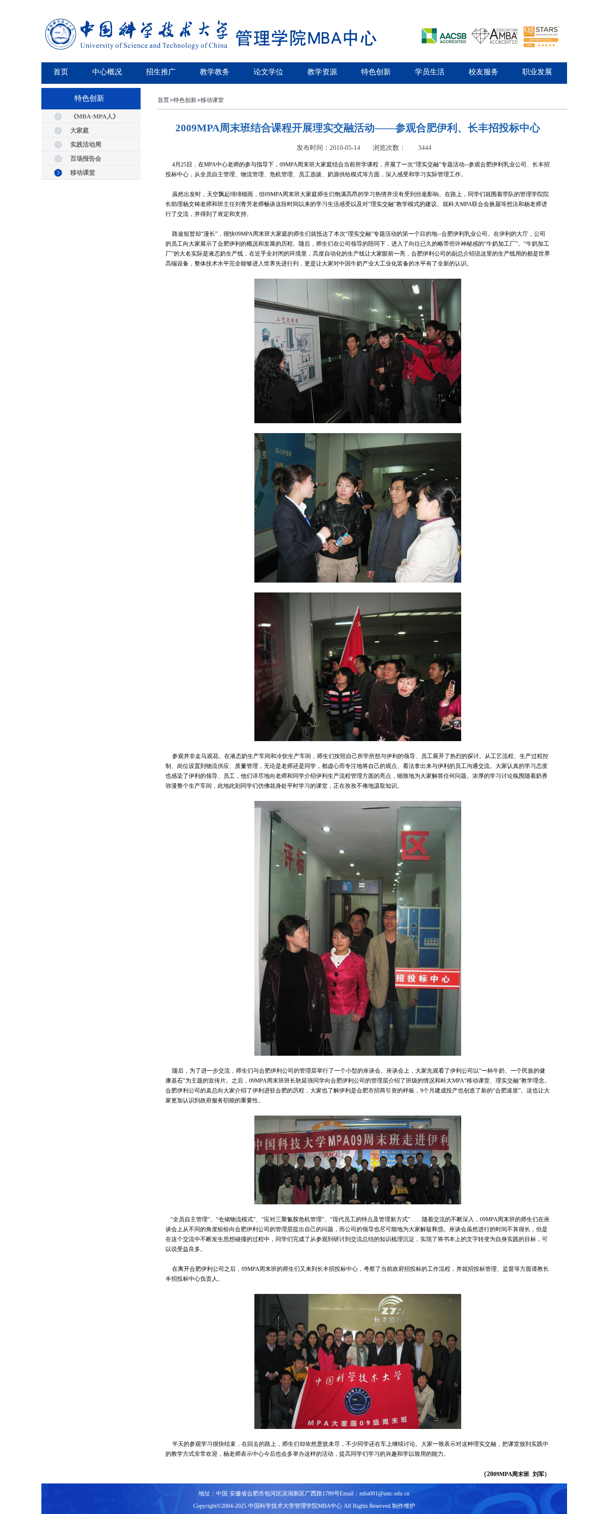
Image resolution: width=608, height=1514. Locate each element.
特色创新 (184, 100)
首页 (163, 100)
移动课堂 (212, 100)
